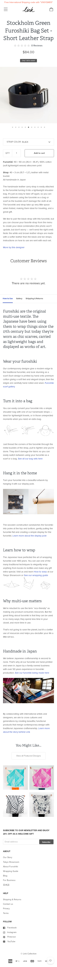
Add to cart (39, 153)
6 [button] (28, 127)
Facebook (12, 927)
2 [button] (15, 127)
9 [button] (38, 127)
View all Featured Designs (28, 755)
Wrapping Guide (10, 871)
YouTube (11, 941)
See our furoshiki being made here (32, 672)
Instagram (11, 932)
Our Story (7, 857)
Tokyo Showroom (11, 862)
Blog (5, 875)
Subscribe (46, 842)
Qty (7, 153)
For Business (9, 880)
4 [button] (22, 127)
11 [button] (44, 127)
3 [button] (18, 127)
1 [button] (12, 127)
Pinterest (11, 936)
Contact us (8, 904)
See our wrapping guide (36, 575)
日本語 (6, 884)
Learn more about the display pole (29, 535)
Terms (6, 913)
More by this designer (13, 247)
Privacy (6, 908)
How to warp (40, 571)
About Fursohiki (10, 866)
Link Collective (29, 953)
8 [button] (34, 127)
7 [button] (31, 127)
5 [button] (25, 127)
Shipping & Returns (12, 899)
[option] (28, 95)
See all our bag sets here (30, 458)
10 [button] (41, 127)
